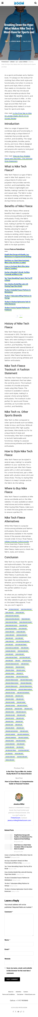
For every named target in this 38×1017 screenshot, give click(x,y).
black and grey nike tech (12, 615)
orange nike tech (10, 744)
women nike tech (10, 756)
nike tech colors (20, 670)
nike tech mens (10, 712)
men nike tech (9, 654)
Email (7, 949)
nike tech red (19, 721)
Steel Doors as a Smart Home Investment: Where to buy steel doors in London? (17, 261)
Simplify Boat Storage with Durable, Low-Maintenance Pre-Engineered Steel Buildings (18, 256)
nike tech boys (9, 667)
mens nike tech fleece (11, 657)
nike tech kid (9, 708)
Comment (9, 912)
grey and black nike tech (22, 641)
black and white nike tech (12, 619)
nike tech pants (10, 718)
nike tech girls (9, 695)
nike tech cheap (10, 670)
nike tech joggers (10, 705)
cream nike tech (10, 635)
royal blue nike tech (23, 750)
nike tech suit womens (12, 731)
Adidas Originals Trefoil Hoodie (17, 541)
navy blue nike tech (25, 657)
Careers (25, 991)
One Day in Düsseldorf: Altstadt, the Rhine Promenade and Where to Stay (17, 273)
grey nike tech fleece (20, 644)
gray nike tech (19, 638)
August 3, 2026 (15, 857)
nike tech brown (20, 667)
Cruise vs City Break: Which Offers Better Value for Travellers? (17, 267)
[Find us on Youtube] (18, 1012)
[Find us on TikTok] (21, 1012)
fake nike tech (9, 638)
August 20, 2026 (19, 851)
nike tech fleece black (22, 676)
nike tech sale (9, 724)
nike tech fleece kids (26, 683)
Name (7, 940)
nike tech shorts (10, 728)
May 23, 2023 (27, 41)
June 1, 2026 (13, 868)
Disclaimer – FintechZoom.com (26, 994)
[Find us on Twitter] (15, 1012)
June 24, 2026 (26, 863)
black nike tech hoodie (25, 622)
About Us (10, 991)
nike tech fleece (10, 676)
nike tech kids (18, 708)
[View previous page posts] (17, 316)
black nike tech (26, 619)
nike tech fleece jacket (26, 679)
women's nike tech (22, 756)
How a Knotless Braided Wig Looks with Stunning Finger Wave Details (16, 285)
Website (7, 959)
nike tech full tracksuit (23, 692)
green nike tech (10, 641)
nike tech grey (20, 699)
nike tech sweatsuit (11, 737)
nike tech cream (10, 673)
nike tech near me (21, 712)
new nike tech (9, 660)
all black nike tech (14, 609)
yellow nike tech (10, 760)
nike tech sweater (10, 734)
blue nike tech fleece (11, 628)
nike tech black (26, 660)
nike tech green (10, 699)
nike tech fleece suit (11, 689)
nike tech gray (19, 695)
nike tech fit (20, 673)
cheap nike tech (21, 631)
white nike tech (19, 753)
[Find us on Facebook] (13, 1012)
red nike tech (20, 747)
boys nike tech (23, 628)
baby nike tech (9, 612)
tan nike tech (9, 753)
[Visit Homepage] (19, 3)
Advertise (18, 991)
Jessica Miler (15, 41)
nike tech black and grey (12, 663)
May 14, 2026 (16, 891)
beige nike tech (20, 612)
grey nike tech (9, 644)
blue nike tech (23, 625)
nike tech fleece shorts (26, 686)
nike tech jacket (21, 702)
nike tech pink (20, 718)
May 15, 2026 (14, 885)
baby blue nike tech (26, 609)
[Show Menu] (2, 3)
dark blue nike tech (22, 635)
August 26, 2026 (19, 841)
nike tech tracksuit (23, 737)
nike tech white (10, 740)
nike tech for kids (10, 692)
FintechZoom (15, 818)
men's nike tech (20, 654)
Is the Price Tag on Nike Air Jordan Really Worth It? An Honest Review (18, 115)
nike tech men (28, 708)
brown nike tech (10, 631)
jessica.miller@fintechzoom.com (19, 820)
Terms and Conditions (8, 994)
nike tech (17, 660)
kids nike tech (24, 647)
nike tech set (18, 724)
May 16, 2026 (17, 880)
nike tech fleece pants (11, 686)
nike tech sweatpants (23, 734)
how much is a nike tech (12, 647)
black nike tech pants (11, 625)
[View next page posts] (20, 316)
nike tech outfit (21, 715)
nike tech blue (25, 663)
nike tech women (20, 740)
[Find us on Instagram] (23, 1012)
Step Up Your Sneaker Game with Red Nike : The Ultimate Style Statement (18, 158)
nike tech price (9, 721)
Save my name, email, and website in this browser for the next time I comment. (19, 970)
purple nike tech (10, 747)
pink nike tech (20, 744)
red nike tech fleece (11, 750)
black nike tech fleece (11, 622)
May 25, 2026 (20, 874)
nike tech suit (20, 728)
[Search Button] (35, 3)
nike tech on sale (10, 715)
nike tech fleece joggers (12, 683)
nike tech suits (24, 731)
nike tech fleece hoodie (12, 679)
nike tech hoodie (10, 702)
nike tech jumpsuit (22, 705)
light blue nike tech (23, 651)
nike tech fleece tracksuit (25, 689)
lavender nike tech (10, 651)
